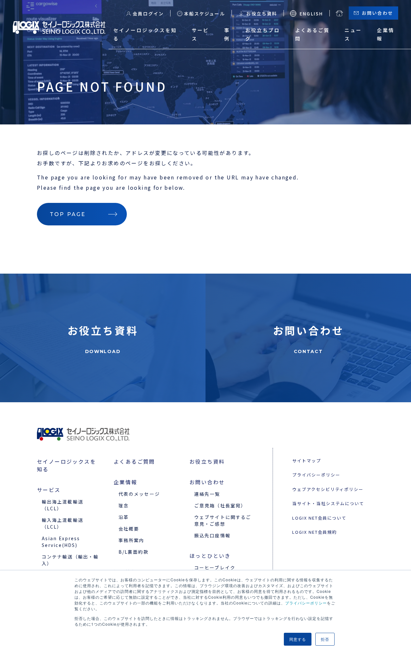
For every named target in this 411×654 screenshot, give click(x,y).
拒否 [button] (325, 639)
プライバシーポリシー (306, 602)
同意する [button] (297, 639)
